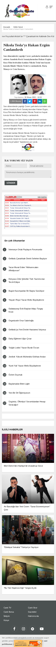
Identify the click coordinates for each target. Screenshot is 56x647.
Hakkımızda (33, 616)
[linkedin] (39, 101)
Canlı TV (7, 608)
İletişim (7, 616)
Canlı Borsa (9, 612)
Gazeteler (32, 612)
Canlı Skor (32, 608)
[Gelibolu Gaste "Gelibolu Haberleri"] (20, 11)
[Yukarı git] (51, 641)
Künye (6, 620)
